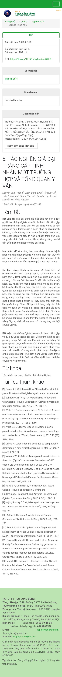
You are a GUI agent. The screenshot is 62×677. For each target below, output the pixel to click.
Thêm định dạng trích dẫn (20, 145)
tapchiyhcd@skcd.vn (48, 629)
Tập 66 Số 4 (38, 21)
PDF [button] (31, 35)
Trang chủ (10, 21)
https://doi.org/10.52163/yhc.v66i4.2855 (30, 59)
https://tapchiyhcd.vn (24, 636)
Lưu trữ (23, 21)
